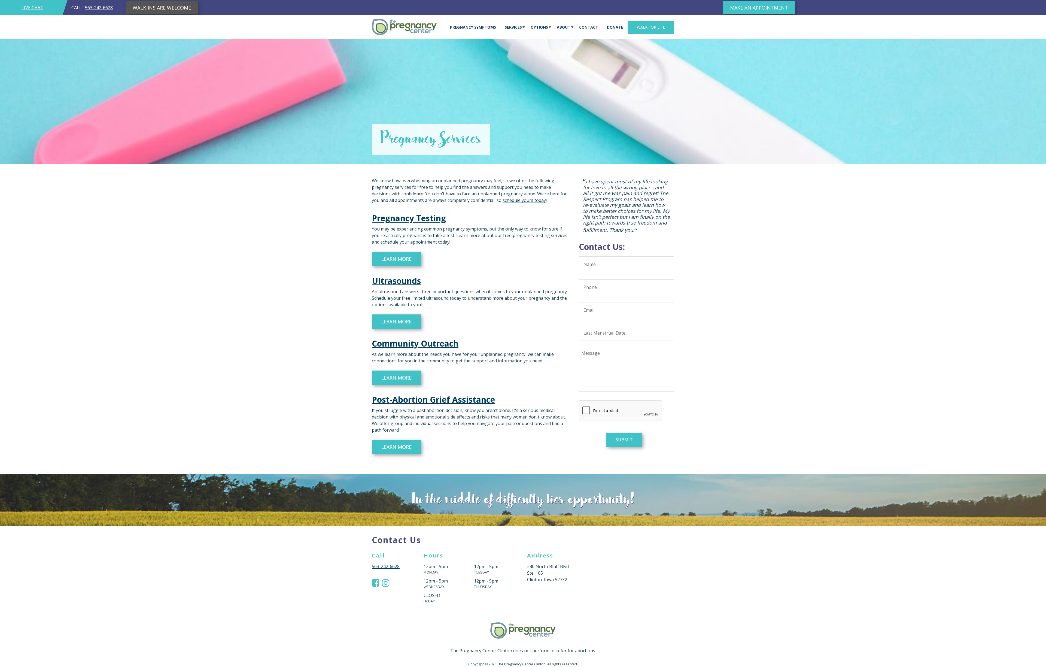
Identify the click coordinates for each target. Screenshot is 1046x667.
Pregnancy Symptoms (473, 27)
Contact (588, 27)
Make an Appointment (759, 7)
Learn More (396, 259)
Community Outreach (415, 343)
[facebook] (375, 582)
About (563, 27)
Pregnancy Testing (409, 218)
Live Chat (32, 8)
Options (539, 27)
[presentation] (620, 387)
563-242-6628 (99, 8)
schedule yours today (524, 200)
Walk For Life (651, 27)
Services (513, 27)
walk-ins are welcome (162, 7)
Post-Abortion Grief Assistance (433, 399)
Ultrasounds (396, 280)
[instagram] (385, 582)
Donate (615, 27)
